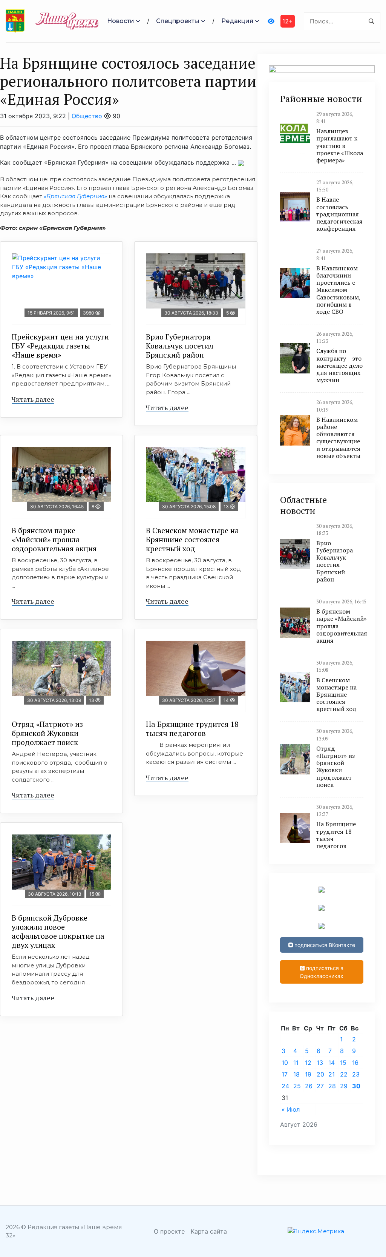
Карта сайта (209, 1231)
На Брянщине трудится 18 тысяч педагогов (192, 728)
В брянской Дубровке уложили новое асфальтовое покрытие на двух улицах (58, 931)
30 (356, 1086)
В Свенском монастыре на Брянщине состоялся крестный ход (192, 539)
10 (285, 1062)
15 (343, 1062)
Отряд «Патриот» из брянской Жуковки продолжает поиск (47, 733)
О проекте (169, 1231)
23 (356, 1074)
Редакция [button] (237, 21)
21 (331, 1074)
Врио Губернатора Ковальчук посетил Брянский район (179, 346)
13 (320, 1062)
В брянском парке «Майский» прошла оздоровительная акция (54, 539)
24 (285, 1086)
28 (332, 1086)
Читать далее (33, 399)
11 (296, 1062)
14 (331, 1062)
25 (297, 1086)
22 (344, 1074)
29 (344, 1086)
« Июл (291, 1109)
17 (285, 1074)
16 (355, 1062)
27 (320, 1086)
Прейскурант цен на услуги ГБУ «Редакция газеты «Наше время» (60, 346)
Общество (87, 116)
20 (320, 1074)
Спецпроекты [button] (177, 21)
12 (308, 1062)
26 (308, 1086)
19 (308, 1074)
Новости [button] (120, 21)
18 (296, 1074)
